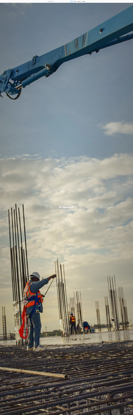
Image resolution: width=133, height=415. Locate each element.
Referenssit (79, 1)
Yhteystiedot (83, 1)
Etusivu (72, 1)
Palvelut (75, 1)
